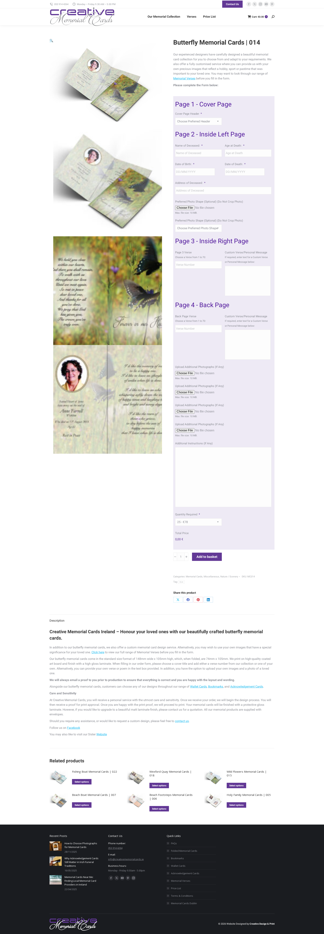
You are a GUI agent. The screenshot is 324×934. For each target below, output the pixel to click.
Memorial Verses (184, 78)
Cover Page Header (188, 113)
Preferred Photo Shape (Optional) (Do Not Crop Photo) (209, 201)
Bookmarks (215, 686)
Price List (176, 888)
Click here (98, 652)
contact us (182, 721)
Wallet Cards (198, 686)
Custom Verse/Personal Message (246, 252)
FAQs (174, 843)
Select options (82, 782)
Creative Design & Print (262, 923)
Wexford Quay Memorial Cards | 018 (170, 773)
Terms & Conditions (182, 895)
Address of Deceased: (190, 183)
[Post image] (56, 846)
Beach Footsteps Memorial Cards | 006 (171, 796)
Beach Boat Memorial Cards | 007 (94, 795)
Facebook (73, 728)
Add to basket (206, 557)
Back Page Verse (185, 316)
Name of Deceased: (188, 145)
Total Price (182, 533)
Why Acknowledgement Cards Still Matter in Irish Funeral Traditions (81, 862)
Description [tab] (57, 620)
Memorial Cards (194, 576)
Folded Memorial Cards (184, 850)
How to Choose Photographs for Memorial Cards (80, 845)
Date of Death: (235, 164)
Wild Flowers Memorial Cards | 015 (247, 773)
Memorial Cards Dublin (184, 903)
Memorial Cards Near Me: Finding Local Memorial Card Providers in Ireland (80, 880)
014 (181, 582)
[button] (51, 40)
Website (101, 734)
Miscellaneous (211, 576)
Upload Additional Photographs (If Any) (199, 367)
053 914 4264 (61, 4)
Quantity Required (187, 514)
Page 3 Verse (183, 252)
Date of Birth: (184, 164)
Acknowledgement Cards (246, 686)
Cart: (259, 16)
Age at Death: (234, 145)
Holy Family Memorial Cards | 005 (249, 795)
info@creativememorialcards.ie (126, 859)
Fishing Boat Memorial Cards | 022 (94, 771)
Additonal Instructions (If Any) (194, 443)
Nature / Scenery (229, 576)
